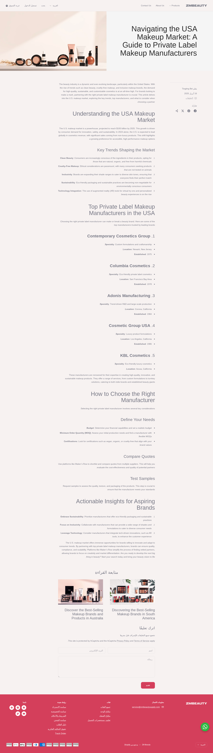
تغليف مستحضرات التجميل (99, 720)
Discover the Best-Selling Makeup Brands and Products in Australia (84, 614)
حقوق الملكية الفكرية (57, 729)
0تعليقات (189, 98)
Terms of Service (141, 641)
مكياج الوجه (105, 711)
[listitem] (195, 111)
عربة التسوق (13, 5)
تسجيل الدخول (30, 5)
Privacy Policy (123, 641)
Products (175, 5)
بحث (43, 5)
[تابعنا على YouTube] (24, 713)
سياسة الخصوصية (58, 711)
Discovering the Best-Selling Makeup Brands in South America (133, 614)
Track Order (60, 733)
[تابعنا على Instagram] (18, 707)
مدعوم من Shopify (131, 745)
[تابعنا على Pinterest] (11, 707)
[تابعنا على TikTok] (18, 713)
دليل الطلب (61, 724)
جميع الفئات (105, 707)
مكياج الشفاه (105, 716)
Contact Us (146, 5)
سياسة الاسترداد (59, 707)
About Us (160, 5)
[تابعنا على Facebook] (24, 707)
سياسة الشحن (60, 720)
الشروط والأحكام (58, 716)
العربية (55, 5)
